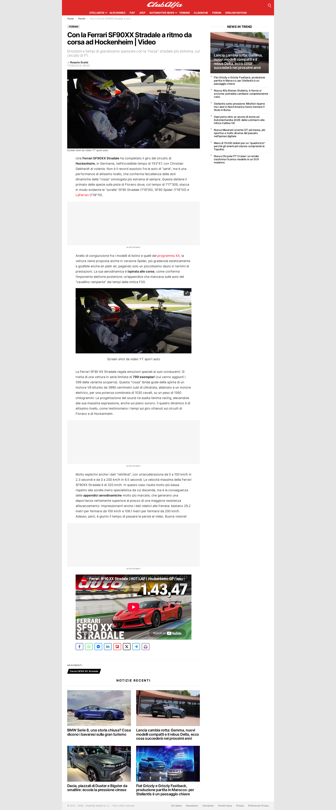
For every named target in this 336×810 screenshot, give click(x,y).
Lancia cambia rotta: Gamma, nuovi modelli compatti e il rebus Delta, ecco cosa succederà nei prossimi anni (167, 734)
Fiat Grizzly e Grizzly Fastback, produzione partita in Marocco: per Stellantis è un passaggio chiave (165, 790)
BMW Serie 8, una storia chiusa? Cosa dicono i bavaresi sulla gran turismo (99, 732)
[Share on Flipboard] (117, 646)
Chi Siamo (176, 805)
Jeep (142, 12)
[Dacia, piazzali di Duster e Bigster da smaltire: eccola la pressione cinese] (99, 764)
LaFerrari (82, 195)
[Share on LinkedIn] (108, 646)
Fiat (132, 12)
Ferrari (185, 12)
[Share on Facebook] (79, 646)
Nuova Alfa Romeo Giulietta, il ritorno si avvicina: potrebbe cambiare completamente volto (241, 93)
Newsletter (192, 805)
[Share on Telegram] (136, 646)
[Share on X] (127, 646)
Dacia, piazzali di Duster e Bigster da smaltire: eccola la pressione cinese (97, 788)
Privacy (240, 805)
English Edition (236, 12)
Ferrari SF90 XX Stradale (84, 671)
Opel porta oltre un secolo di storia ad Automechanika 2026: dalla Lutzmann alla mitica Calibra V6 (239, 120)
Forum (216, 12)
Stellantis (96, 12)
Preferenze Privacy (258, 805)
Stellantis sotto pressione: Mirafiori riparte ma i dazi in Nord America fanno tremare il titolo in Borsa (239, 107)
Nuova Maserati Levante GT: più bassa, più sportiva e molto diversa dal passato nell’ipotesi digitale (239, 133)
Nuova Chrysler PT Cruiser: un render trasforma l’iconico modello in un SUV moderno (236, 159)
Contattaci (208, 805)
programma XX (168, 256)
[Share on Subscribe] (145, 646)
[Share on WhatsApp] (89, 646)
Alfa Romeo (117, 12)
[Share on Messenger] (98, 646)
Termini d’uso (225, 805)
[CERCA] (269, 5)
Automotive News (161, 12)
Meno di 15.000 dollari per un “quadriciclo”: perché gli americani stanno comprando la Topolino (239, 146)
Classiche (201, 12)
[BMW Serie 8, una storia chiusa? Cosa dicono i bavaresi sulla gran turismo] (99, 708)
